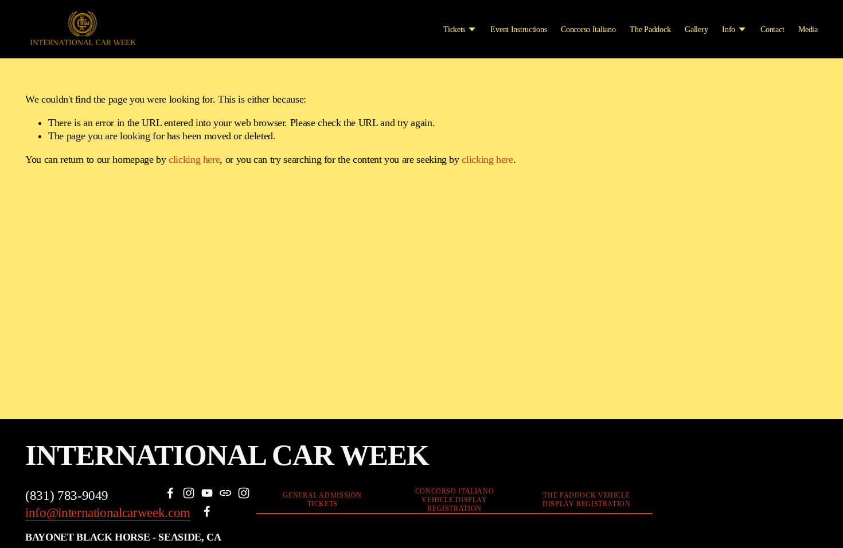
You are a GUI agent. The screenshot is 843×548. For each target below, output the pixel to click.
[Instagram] (188, 493)
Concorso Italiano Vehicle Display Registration (454, 499)
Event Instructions (518, 29)
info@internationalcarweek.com (107, 512)
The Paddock (650, 29)
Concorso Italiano (588, 29)
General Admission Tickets (322, 499)
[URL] (225, 493)
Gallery (696, 29)
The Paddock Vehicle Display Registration (586, 499)
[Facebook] (170, 493)
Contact (772, 29)
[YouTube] (207, 493)
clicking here (194, 159)
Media (808, 29)
